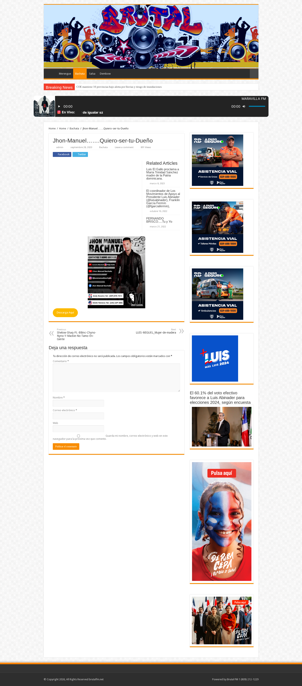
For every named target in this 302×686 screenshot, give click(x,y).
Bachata (80, 73)
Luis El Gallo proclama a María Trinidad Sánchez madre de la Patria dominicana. (162, 173)
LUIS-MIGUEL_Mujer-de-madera (156, 331)
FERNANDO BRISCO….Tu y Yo (159, 220)
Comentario (61, 361)
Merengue (65, 73)
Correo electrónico (65, 410)
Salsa (92, 73)
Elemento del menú (51, 73)
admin (59, 147)
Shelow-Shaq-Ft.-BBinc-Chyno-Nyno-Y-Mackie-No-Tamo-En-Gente (76, 334)
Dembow (105, 73)
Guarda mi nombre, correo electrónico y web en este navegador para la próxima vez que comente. (110, 437)
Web (55, 423)
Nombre (59, 397)
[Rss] (207, 679)
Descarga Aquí (65, 312)
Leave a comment (124, 147)
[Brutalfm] (151, 37)
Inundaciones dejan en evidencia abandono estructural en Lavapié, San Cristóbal (121, 86)
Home (52, 128)
